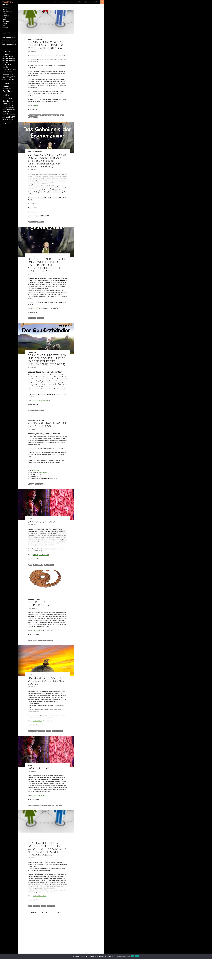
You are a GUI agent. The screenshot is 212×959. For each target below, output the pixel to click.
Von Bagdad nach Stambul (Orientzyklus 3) (47, 424)
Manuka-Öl (11, 105)
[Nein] (210, 956)
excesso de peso (33, 117)
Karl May (36, 470)
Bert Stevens (43, 472)
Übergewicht (6, 123)
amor (3, 54)
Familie (5, 86)
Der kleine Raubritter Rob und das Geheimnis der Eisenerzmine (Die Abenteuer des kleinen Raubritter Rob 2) (47, 160)
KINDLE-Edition (37, 308)
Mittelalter (32, 221)
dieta (62, 115)
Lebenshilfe (40, 39)
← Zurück (33, 912)
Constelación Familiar (8, 58)
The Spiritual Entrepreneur (38, 603)
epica (30, 564)
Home (55, 1)
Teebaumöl (4, 121)
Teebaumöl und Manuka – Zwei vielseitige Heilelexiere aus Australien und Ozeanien (9, 37)
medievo (4, 107)
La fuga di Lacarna (41, 521)
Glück (4, 101)
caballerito (12, 56)
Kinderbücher (78, 1)
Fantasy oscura (49, 564)
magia (8, 104)
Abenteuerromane (33, 420)
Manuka (12, 103)
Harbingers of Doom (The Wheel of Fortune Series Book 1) (46, 680)
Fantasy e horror (38, 564)
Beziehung (6, 56)
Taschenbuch (46, 400)
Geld (10, 98)
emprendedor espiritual (7, 77)
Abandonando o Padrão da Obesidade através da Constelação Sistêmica (46, 45)
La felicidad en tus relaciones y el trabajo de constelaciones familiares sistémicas (9, 44)
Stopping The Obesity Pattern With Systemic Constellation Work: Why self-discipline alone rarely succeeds (47, 848)
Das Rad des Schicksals (7, 11)
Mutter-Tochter (5, 109)
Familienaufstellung (6, 88)
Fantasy (70, 1)
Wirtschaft (12, 121)
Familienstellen (62, 1)
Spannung (10, 116)
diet (30, 905)
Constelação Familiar (34, 115)
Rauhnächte (12, 114)
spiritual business (33, 640)
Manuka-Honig (5, 105)
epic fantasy (41, 730)
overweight (51, 905)
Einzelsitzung (10, 76)
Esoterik (30, 599)
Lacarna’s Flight (40, 768)
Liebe (4, 103)
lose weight (37, 905)
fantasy (49, 730)
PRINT (44, 795)
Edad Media (4, 76)
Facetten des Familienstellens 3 (9, 41)
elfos (14, 76)
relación (4, 117)
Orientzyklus (39, 484)
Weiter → (60, 912)
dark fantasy (32, 730)
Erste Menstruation (6, 81)
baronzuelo (7, 54)
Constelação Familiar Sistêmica (50, 115)
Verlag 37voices (7, 2)
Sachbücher (96, 1)
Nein (137, 956)
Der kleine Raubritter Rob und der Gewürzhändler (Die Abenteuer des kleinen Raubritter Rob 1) (47, 360)
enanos (4, 79)
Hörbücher (87, 1)
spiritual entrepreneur (46, 640)
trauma (8, 121)
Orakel (14, 109)
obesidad (10, 109)
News (3, 25)
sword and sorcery (58, 730)
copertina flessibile (44, 555)
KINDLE (35, 105)
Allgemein (4, 9)
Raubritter (40, 221)
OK (132, 956)
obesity (44, 905)
